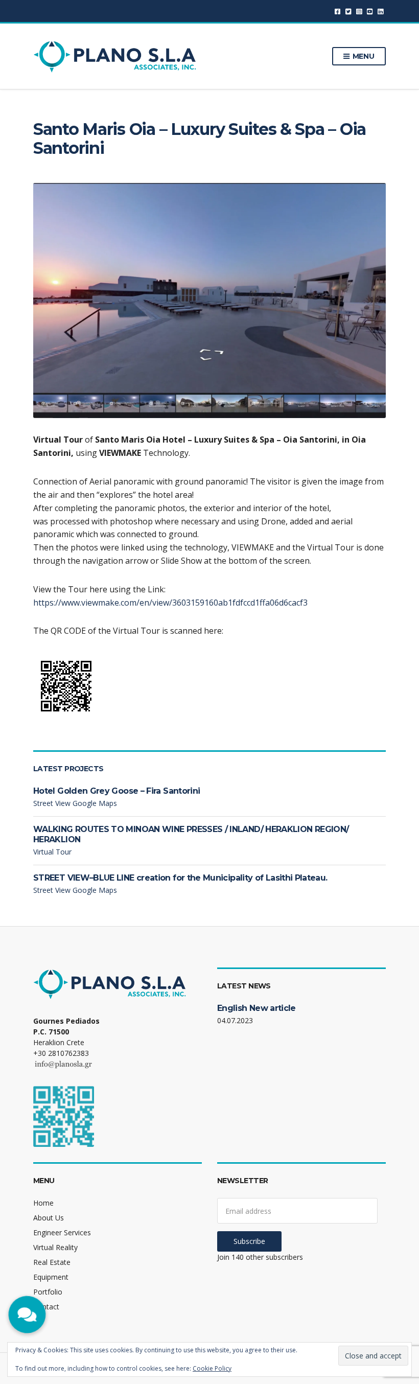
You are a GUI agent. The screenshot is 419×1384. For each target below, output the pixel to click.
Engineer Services (62, 1232)
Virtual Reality (55, 1247)
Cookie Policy (212, 1368)
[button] (27, 1314)
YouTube (369, 11)
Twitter (348, 11)
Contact (46, 1306)
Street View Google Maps (75, 803)
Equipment (50, 1277)
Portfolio (47, 1292)
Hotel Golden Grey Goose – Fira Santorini (116, 791)
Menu (363, 56)
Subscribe (249, 1241)
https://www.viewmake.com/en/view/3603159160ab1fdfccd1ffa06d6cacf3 (170, 602)
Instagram (359, 11)
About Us (48, 1217)
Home (43, 1203)
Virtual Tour (52, 852)
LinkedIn (380, 11)
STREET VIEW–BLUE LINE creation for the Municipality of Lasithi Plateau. (180, 878)
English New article (256, 1008)
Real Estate (52, 1262)
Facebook (337, 11)
